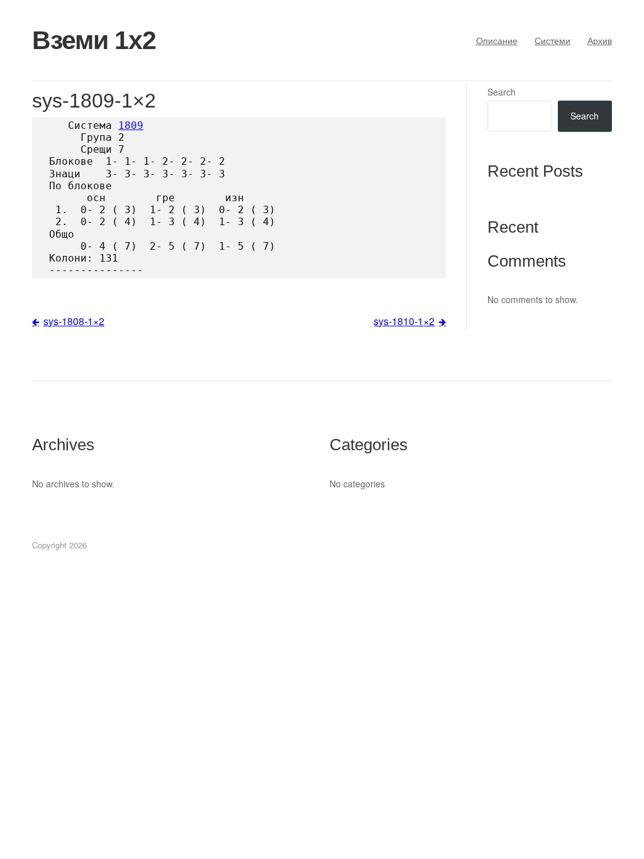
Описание (497, 40)
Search (501, 92)
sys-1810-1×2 (404, 321)
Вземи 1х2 (94, 40)
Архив (599, 40)
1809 (130, 125)
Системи (552, 40)
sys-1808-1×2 (73, 321)
